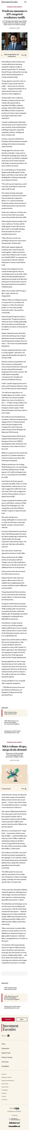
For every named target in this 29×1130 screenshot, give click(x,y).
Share (22, 55)
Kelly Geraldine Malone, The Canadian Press (11, 55)
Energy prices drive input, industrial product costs (12, 731)
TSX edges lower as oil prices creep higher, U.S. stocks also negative (11, 722)
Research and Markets (14, 7)
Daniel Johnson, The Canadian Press (11, 1070)
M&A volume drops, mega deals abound (10, 713)
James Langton (7, 788)
